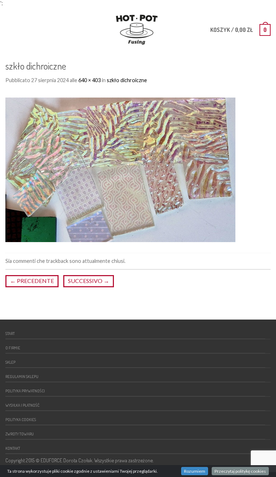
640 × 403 (89, 80)
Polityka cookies (20, 419)
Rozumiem (194, 471)
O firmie (12, 347)
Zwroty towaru (19, 433)
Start (10, 333)
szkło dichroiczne (127, 80)
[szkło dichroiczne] (120, 168)
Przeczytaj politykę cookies (240, 471)
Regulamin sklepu (21, 376)
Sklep (10, 362)
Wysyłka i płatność (22, 405)
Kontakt (12, 448)
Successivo (88, 280)
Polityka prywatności (25, 390)
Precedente (32, 280)
